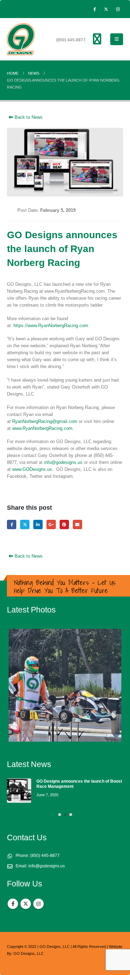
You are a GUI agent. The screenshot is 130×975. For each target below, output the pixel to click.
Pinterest (64, 524)
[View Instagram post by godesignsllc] (114, 733)
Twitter (24, 524)
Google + (51, 524)
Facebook (11, 524)
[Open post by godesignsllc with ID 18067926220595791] (65, 685)
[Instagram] (118, 9)
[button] (116, 39)
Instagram (38, 904)
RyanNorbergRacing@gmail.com (44, 421)
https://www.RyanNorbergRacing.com (51, 325)
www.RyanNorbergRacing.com (42, 428)
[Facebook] (94, 9)
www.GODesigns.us (32, 469)
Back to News (28, 117)
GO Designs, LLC (29, 953)
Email (77, 524)
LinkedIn (38, 524)
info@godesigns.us (63, 462)
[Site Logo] (21, 39)
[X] (106, 9)
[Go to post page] (19, 790)
